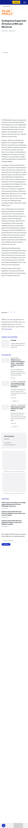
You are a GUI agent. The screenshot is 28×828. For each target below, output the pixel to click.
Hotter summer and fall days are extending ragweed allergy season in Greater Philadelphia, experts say (13, 504)
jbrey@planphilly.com (11, 444)
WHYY (6, 2)
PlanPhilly (13, 340)
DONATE (16, 2)
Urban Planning (6, 6)
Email (14, 312)
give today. (9, 329)
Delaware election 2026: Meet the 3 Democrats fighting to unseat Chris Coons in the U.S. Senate (13, 513)
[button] (3, 825)
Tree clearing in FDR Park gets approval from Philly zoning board (18, 384)
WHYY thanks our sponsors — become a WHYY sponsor (14, 471)
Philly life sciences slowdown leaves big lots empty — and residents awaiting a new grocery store (18, 363)
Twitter (11, 312)
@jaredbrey (8, 442)
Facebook (8, 312)
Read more (6, 439)
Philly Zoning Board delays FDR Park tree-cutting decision (18, 408)
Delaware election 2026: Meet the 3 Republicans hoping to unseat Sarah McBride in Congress (12, 522)
